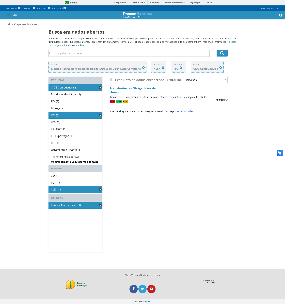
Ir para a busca (43, 8)
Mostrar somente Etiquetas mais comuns (74, 161)
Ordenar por (173, 79)
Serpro (146, 301)
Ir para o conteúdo (12, 8)
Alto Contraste (273, 8)
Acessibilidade (259, 8)
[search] (222, 53)
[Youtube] (151, 289)
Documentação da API (184, 111)
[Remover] (143, 67)
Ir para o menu (28, 8)
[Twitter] (142, 289)
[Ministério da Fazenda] (208, 283)
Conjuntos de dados (25, 24)
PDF (112, 101)
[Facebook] (133, 289)
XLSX (118, 101)
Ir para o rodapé (58, 8)
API (167, 111)
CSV (125, 101)
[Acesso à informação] (76, 284)
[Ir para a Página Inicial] (140, 15)
